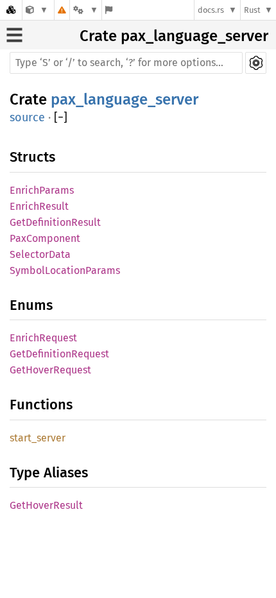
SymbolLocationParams (65, 270)
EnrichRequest (43, 338)
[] (60, 117)
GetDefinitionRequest (59, 354)
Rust (252, 10)
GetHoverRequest (50, 370)
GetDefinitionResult (55, 222)
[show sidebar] (14, 35)
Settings (255, 63)
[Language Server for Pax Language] (36, 10)
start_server (37, 438)
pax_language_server (194, 36)
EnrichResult (39, 206)
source (27, 117)
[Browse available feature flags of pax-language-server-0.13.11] (109, 10)
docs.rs (211, 10)
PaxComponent (45, 238)
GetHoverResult (46, 505)
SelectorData (40, 254)
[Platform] (85, 10)
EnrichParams (42, 190)
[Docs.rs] (11, 10)
